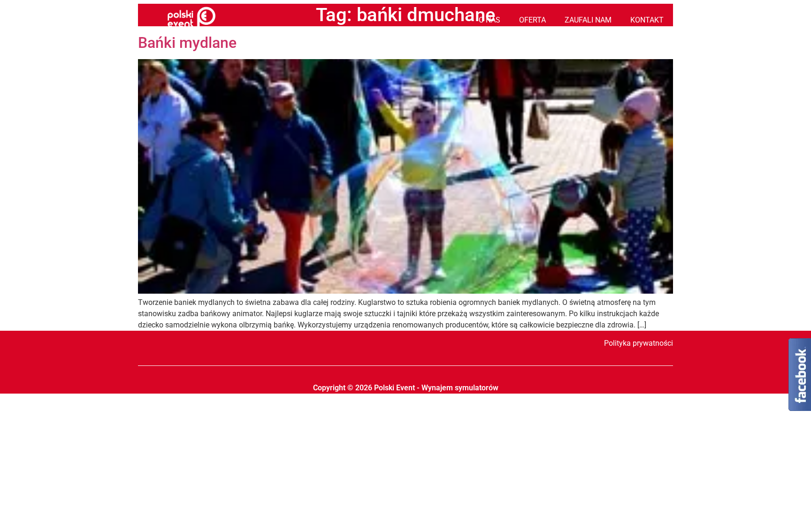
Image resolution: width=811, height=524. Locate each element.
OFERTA (532, 19)
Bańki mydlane (187, 43)
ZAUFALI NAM (588, 19)
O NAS (489, 19)
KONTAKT (647, 19)
